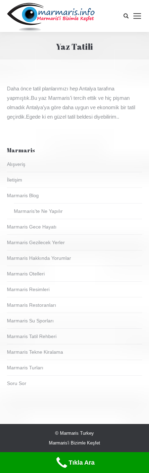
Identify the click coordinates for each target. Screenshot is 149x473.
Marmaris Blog (23, 195)
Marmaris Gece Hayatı (31, 227)
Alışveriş (16, 164)
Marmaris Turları (25, 367)
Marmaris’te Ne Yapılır (38, 211)
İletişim (14, 180)
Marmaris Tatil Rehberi (31, 336)
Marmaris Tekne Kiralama (35, 352)
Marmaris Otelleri (26, 273)
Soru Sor (16, 383)
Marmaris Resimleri (28, 289)
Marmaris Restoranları (31, 305)
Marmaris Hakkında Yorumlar (39, 258)
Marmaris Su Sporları (30, 320)
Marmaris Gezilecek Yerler (36, 242)
